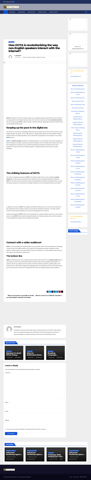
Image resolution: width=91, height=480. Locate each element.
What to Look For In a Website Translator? (48, 295)
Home (70, 476)
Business (12, 12)
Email (7, 411)
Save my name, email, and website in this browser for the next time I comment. (26, 429)
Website (7, 420)
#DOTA (24, 57)
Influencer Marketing (77, 85)
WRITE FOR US (53, 12)
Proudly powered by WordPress (10, 476)
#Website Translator (40, 57)
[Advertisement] (35, 29)
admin (61, 459)
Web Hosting (51, 452)
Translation (42, 12)
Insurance (21, 12)
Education (31, 12)
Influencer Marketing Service (78, 97)
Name (7, 402)
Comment (8, 372)
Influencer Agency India (78, 101)
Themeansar (28, 476)
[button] (83, 12)
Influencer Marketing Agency (78, 89)
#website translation (31, 57)
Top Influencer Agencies (78, 108)
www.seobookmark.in (75, 221)
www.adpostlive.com (75, 76)
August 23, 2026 (74, 456)
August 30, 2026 (11, 456)
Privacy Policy (76, 476)
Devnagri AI (18, 55)
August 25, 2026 (32, 456)
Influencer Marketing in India (78, 104)
